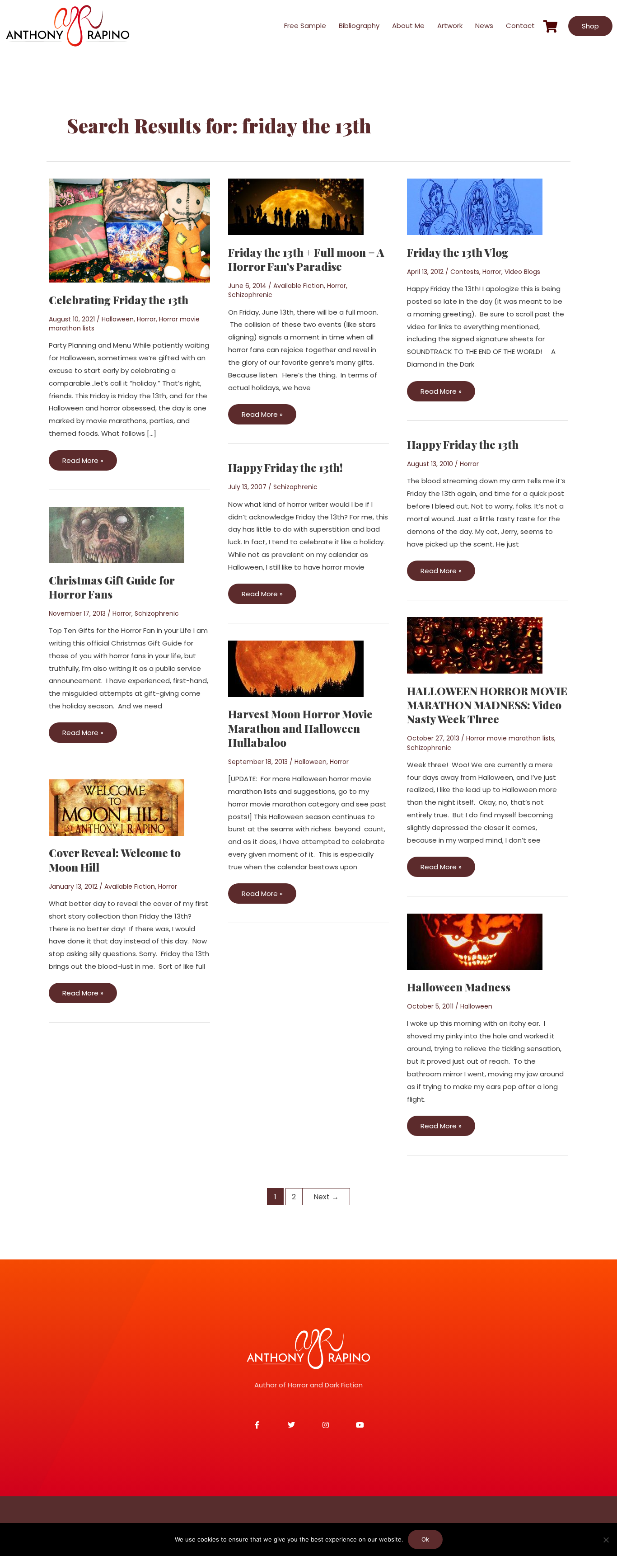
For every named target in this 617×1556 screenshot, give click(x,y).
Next (326, 1197)
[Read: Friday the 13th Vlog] (474, 206)
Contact (520, 25)
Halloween (118, 319)
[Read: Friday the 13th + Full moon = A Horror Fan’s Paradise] (296, 206)
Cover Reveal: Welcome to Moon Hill (115, 859)
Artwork (450, 25)
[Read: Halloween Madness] (474, 941)
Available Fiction (298, 285)
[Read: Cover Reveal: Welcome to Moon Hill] (116, 806)
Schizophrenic (250, 294)
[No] (605, 1539)
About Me (408, 25)
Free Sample (305, 25)
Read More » (82, 457)
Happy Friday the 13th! (285, 467)
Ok (425, 1539)
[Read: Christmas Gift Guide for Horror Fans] (116, 534)
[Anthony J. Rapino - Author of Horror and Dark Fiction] (308, 1348)
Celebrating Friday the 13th (118, 299)
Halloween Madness (458, 987)
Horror (146, 319)
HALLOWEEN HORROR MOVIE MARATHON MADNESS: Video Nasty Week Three (487, 705)
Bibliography (359, 25)
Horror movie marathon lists (510, 738)
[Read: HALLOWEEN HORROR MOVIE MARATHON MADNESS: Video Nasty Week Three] (474, 645)
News (484, 25)
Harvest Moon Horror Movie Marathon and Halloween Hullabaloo (300, 728)
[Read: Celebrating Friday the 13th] (129, 230)
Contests (464, 271)
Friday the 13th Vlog (457, 252)
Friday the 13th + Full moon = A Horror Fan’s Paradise (306, 259)
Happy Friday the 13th (463, 444)
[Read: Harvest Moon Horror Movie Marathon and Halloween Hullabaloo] (296, 668)
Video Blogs (522, 271)
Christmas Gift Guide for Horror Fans (111, 587)
